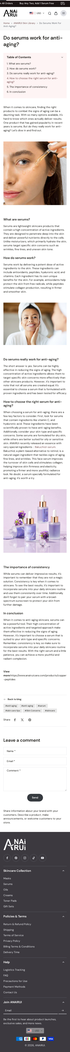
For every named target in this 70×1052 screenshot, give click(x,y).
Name (11, 751)
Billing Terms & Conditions (19, 946)
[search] (49, 13)
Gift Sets (8, 906)
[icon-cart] (55, 13)
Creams (8, 895)
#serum (42, 705)
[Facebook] (7, 858)
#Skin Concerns (32, 710)
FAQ (5, 975)
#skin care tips (12, 710)
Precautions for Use (15, 981)
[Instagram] (25, 858)
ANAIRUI (40, 1045)
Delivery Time (11, 952)
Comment (14, 770)
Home (6, 23)
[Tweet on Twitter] (22, 720)
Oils (5, 889)
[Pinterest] (16, 858)
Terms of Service (13, 935)
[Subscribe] (62, 1010)
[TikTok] (33, 858)
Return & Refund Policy (17, 924)
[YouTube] (42, 858)
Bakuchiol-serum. (45, 447)
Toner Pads (10, 900)
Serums (8, 884)
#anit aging (11, 705)
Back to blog (14, 699)
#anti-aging (27, 705)
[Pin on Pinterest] (29, 720)
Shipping (8, 930)
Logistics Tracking (14, 970)
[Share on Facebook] (15, 720)
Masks (7, 878)
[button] (37, 13)
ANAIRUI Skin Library (24, 23)
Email (11, 761)
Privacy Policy (11, 941)
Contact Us (10, 992)
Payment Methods (14, 986)
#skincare (50, 710)
